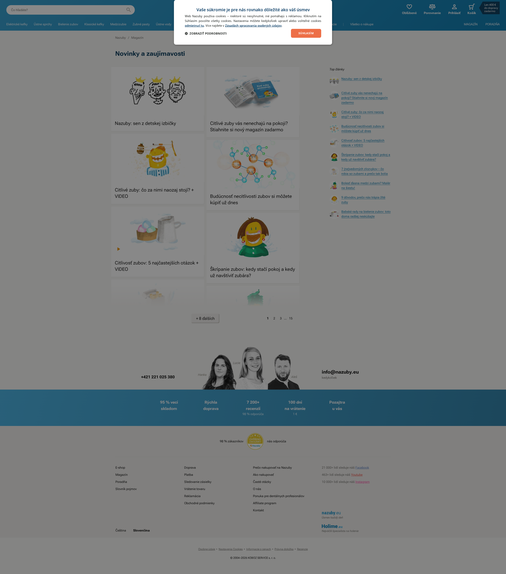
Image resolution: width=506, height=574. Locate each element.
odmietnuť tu (194, 25)
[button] (206, 33)
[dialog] (253, 22)
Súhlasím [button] (306, 33)
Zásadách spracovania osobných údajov (253, 25)
